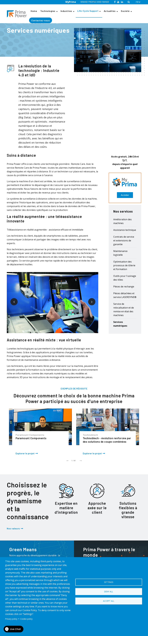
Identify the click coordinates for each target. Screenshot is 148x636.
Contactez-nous (40, 20)
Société (125, 11)
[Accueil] (18, 13)
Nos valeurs (13, 528)
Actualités (110, 11)
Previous (11, 299)
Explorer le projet (25, 453)
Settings (108, 582)
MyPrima (70, 1)
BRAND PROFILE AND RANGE (95, 1)
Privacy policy (11, 618)
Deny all (108, 591)
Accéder (125, 195)
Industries (66, 11)
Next (89, 299)
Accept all (108, 601)
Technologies (47, 11)
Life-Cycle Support (87, 10)
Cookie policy (26, 618)
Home (34, 11)
